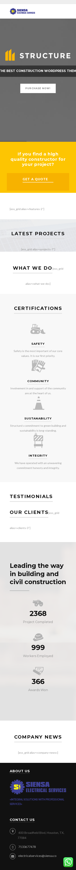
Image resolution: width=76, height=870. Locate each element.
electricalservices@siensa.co (37, 855)
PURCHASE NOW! (38, 88)
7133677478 (27, 846)
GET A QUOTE (35, 179)
